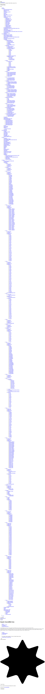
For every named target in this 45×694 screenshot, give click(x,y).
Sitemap (3, 632)
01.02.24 (10, 541)
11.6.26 (10, 235)
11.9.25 (10, 287)
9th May (10, 578)
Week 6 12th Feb (11, 217)
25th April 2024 (11, 579)
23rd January (11, 355)
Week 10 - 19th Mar (12, 214)
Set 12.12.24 (12, 388)
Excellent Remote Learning (7, 27)
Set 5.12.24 (12, 387)
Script (10, 472)
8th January (10, 184)
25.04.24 (10, 502)
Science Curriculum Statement (11, 72)
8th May (10, 346)
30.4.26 (10, 270)
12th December (11, 372)
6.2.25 (10, 407)
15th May (10, 347)
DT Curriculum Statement (11, 86)
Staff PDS (5, 129)
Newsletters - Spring (10, 491)
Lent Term (8, 164)
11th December (11, 203)
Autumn (8, 497)
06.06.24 (10, 530)
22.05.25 (10, 435)
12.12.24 (10, 421)
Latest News (5, 132)
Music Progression (10, 106)
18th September (11, 194)
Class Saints (7, 24)
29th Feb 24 (10, 584)
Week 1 (10, 561)
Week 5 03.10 (11, 465)
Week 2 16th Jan (11, 457)
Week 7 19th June (11, 443)
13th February (11, 357)
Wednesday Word (8, 21)
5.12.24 (10, 420)
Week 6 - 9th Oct (11, 227)
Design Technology (8, 84)
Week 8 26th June (11, 442)
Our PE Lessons (9, 111)
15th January (11, 185)
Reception (10, 50)
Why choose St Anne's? (7, 11)
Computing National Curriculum (11, 81)
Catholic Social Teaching (7, 16)
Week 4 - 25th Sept (11, 229)
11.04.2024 (10, 517)
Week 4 (10, 559)
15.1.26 (10, 247)
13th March (10, 360)
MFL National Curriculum (11, 100)
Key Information (4, 33)
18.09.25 (10, 259)
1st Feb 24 (10, 586)
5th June (10, 349)
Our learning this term (12, 297)
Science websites (9, 75)
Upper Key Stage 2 (12, 59)
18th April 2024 (11, 580)
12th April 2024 (11, 581)
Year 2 (10, 51)
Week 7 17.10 (11, 463)
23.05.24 (10, 505)
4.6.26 (10, 234)
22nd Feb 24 (11, 585)
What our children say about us (8, 36)
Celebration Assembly (7, 131)
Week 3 (10, 560)
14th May (10, 178)
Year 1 (6, 496)
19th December (11, 373)
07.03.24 (10, 538)
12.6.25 (10, 396)
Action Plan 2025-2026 (9, 121)
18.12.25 (10, 255)
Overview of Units (10, 41)
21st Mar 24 (10, 582)
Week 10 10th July (11, 441)
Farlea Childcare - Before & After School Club (10, 139)
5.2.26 (10, 249)
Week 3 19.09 (11, 466)
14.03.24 (10, 537)
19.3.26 (10, 244)
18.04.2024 (10, 518)
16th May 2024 (11, 577)
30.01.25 (10, 425)
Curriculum (5, 39)
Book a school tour (6, 10)
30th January (11, 356)
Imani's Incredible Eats (5, 626)
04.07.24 (10, 509)
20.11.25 (10, 252)
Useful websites (8, 158)
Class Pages (5, 162)
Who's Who (5, 14)
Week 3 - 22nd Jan (11, 219)
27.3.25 (10, 402)
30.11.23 (10, 546)
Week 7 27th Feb (11, 453)
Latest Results (6, 117)
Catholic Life (6, 17)
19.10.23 (10, 550)
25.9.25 (10, 288)
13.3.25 (10, 338)
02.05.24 (10, 533)
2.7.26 (10, 268)
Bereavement (7, 157)
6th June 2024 (11, 488)
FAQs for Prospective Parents (8, 34)
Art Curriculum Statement (11, 77)
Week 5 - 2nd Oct (11, 228)
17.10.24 (10, 415)
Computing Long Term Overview (12, 83)
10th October (11, 366)
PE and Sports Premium (7, 119)
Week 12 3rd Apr (11, 449)
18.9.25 (10, 310)
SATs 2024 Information (10, 606)
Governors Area (6, 32)
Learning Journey (6, 161)
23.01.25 (10, 424)
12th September (11, 363)
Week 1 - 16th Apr (11, 213)
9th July (10, 183)
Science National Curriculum (11, 73)
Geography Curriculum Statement (12, 90)
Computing (7, 80)
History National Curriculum (11, 93)
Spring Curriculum (10, 601)
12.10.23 (10, 551)
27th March (10, 361)
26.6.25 (10, 397)
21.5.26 (10, 237)
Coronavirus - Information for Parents (9, 38)
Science (7, 71)
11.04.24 (10, 500)
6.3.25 (10, 337)
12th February (11, 188)
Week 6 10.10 (11, 464)
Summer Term (9, 487)
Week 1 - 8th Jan (11, 221)
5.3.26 (10, 243)
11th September (11, 193)
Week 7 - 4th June (11, 210)
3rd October (10, 365)
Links (4, 608)
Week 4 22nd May (11, 445)
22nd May (10, 348)
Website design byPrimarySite (6, 637)
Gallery (5, 15)
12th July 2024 (11, 573)
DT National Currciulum (10, 85)
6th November (11, 199)
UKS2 (8, 99)
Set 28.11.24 (12, 386)
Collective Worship (6, 607)
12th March (10, 190)
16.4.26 (10, 238)
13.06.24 (10, 506)
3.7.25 (10, 398)
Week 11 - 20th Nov (12, 223)
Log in (2, 619)
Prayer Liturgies (8, 23)
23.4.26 (10, 239)
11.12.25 (10, 285)
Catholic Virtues (8, 26)
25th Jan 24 (10, 587)
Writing (8, 70)
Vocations (8, 43)
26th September (11, 364)
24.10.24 (10, 416)
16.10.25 (10, 258)
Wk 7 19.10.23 (11, 595)
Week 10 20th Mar (11, 451)
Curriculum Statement (10, 46)
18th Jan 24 (10, 588)
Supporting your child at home (11, 55)
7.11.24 (10, 417)
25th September (11, 195)
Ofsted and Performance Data (8, 118)
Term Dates (5, 150)
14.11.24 (10, 418)
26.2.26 (10, 242)
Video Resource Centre (7, 609)
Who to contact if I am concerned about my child (12, 155)
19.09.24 (10, 412)
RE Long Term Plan (10, 40)
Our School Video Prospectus (8, 9)
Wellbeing (5, 154)
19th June (10, 350)
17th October (11, 367)
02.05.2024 (10, 520)
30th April (10, 176)
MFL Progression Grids (10, 102)
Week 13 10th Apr (11, 448)
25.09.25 (10, 260)
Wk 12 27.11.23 (11, 591)
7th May (10, 177)
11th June (10, 180)
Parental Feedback (6, 144)
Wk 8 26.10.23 (11, 594)
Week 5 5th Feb (11, 218)
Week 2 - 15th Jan (11, 220)
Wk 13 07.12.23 (11, 590)
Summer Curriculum (10, 602)
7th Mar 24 (10, 583)
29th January (11, 186)
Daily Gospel (7, 22)
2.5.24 (10, 605)
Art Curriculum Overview (11, 78)
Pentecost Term (9, 165)
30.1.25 (10, 334)
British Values (6, 37)
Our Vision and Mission (7, 30)
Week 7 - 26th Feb (11, 216)
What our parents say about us (8, 35)
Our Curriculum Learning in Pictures (14, 391)
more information (6, 687)
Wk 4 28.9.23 (11, 597)
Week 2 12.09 (11, 467)
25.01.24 (10, 542)
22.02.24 (10, 539)
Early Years (10, 57)
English (7, 60)
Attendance (5, 138)
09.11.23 (10, 549)
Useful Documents (8, 614)
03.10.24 (10, 414)
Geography (7, 88)
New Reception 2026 (7, 610)
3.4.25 (10, 340)
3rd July (10, 352)
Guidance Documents (10, 116)
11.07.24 (10, 526)
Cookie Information (5, 633)
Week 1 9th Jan (11, 458)
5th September (11, 362)
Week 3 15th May (11, 446)
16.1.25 (10, 332)
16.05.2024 (10, 521)
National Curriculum (10, 104)
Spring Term (9, 409)
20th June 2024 (11, 574)
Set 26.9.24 (12, 381)
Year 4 (10, 53)
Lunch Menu (5, 141)
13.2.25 (10, 335)
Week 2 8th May (11, 447)
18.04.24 (10, 501)
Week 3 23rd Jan (11, 456)
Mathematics (7, 45)
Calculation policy (9, 47)
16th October (11, 197)
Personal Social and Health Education (11, 113)
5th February (11, 187)
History (7, 92)
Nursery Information (7, 142)
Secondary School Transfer (7, 151)
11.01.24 (10, 543)
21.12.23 (10, 544)
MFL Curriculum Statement (11, 101)
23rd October (11, 198)
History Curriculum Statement (11, 94)
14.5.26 (10, 241)
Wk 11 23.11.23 (11, 592)
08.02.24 (10, 540)
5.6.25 (10, 395)
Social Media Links (6, 135)
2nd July (10, 182)
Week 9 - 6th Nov (11, 225)
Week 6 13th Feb (11, 454)
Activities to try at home (9, 156)
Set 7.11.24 (12, 384)
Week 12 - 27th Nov (12, 222)
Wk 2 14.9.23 (11, 599)
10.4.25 (10, 341)
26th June (10, 351)
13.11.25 (10, 282)
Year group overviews (10, 48)
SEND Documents (8, 128)
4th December (11, 202)
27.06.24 (10, 508)
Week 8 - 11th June (11, 209)
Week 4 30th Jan (11, 455)
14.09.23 (10, 554)
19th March (10, 191)
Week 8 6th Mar (11, 452)
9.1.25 (10, 474)
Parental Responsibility (7, 145)
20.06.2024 (10, 516)
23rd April (10, 175)
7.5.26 (10, 271)
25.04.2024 (10, 519)
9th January (10, 353)
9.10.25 (10, 257)
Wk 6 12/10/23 (11, 596)
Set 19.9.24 (12, 380)
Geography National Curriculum (11, 89)
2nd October (11, 196)
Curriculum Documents (10, 112)
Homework (9, 166)
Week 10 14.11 (11, 461)
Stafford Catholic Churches (7, 136)
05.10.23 (10, 552)
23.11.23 (10, 547)
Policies (5, 125)
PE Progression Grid (10, 110)
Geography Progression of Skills (11, 91)
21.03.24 (10, 536)
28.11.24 (10, 419)
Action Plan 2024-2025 (9, 123)
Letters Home (6, 133)
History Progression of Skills (11, 95)
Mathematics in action (10, 56)
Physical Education (8, 107)
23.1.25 (10, 333)
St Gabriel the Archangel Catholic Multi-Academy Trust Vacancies (13, 31)
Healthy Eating (8, 611)
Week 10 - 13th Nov (12, 224)
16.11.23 (10, 548)
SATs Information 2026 (10, 323)
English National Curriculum (11, 66)
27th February (11, 358)
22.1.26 (10, 278)
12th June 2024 (11, 489)
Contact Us (5, 12)
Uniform (7, 612)
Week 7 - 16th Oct (11, 226)
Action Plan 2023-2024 (9, 124)
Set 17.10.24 (12, 383)
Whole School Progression (11, 79)
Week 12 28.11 (11, 459)
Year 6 (6, 319)
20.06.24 (10, 507)
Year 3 (10, 52)
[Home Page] (2, 2)
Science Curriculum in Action (11, 74)
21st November (11, 370)
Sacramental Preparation (10, 42)
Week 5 (10, 562)
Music (6, 103)
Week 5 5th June (11, 444)
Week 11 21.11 (11, 460)
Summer (8, 493)
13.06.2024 (10, 515)
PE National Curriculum (10, 108)
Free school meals (6, 140)
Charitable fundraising (9, 19)
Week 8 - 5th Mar (11, 215)
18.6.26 (10, 236)
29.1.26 (10, 248)
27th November (11, 201)
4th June (10, 179)
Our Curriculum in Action (11, 44)
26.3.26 (10, 245)
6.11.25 (10, 281)
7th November (11, 368)
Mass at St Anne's (8, 25)
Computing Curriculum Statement (12, 82)
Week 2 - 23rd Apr (11, 212)
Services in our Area (8, 159)
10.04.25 (10, 432)
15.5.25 (10, 394)
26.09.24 (10, 413)
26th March (10, 192)
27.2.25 (10, 336)
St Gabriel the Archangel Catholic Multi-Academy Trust (11, 28)
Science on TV (9, 76)
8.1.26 (10, 246)
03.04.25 (10, 431)
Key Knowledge (9, 96)
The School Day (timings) (7, 152)
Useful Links (5, 153)
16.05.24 (10, 504)
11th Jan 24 (10, 589)
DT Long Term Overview (11, 87)
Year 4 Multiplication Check (11, 292)
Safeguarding (6, 127)
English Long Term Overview (11, 67)
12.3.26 (10, 275)
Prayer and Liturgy (8, 20)
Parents (3, 137)
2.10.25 (10, 256)
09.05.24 (10, 503)
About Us (3, 8)
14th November (11, 369)
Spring (8, 492)
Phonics (8, 68)
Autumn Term (9, 485)
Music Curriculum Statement (11, 105)
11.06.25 (10, 436)
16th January (11, 354)
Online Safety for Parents (7, 143)
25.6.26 (10, 267)
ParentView (5, 146)
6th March (10, 359)
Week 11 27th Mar (11, 450)
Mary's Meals (6, 134)
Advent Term (9, 171)
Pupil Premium (6, 126)
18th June (10, 181)
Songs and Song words (12, 471)
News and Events (4, 130)
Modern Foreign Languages (9, 97)
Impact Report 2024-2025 (9, 122)
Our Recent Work (9, 61)
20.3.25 (10, 401)
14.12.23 (10, 545)
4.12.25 (10, 254)
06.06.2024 (10, 514)
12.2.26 (10, 250)
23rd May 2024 (11, 495)
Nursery (5, 13)
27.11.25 (10, 253)
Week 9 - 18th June (12, 208)
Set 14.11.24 (12, 385)
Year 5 (10, 54)
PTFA (5, 148)
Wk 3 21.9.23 (11, 598)
